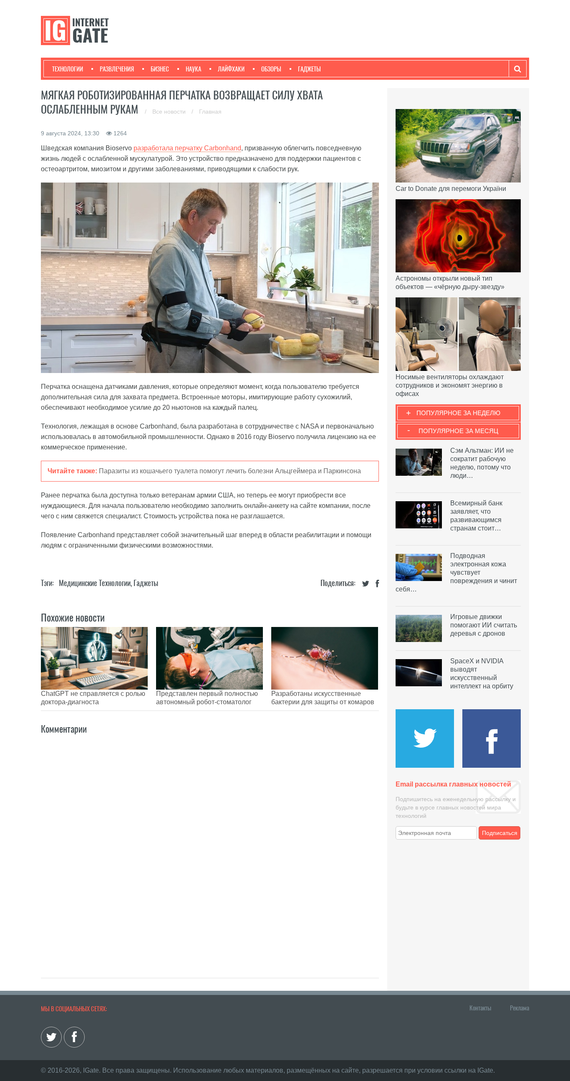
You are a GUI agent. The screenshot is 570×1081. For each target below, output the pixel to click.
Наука (193, 69)
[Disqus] (210, 847)
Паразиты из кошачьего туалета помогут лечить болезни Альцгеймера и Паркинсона (230, 471)
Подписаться (499, 833)
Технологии (67, 69)
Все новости (169, 111)
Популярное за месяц (458, 430)
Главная (210, 111)
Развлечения (117, 69)
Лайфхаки (231, 69)
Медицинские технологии (95, 583)
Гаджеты (309, 69)
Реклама (519, 1008)
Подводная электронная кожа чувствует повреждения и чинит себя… (456, 572)
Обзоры (271, 69)
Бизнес (160, 69)
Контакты (480, 1008)
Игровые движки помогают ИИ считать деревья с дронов (483, 625)
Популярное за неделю (458, 412)
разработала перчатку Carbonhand (187, 148)
